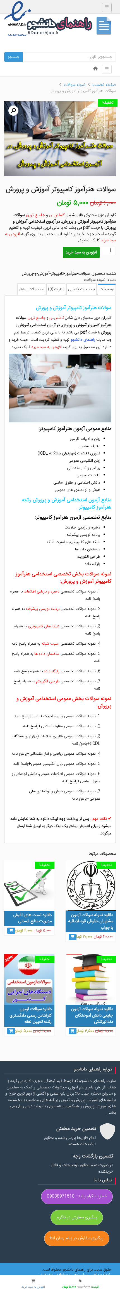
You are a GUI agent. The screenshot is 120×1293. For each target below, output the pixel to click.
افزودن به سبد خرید (81, 252)
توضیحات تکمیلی (81, 289)
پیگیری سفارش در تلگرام (76, 1217)
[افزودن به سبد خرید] (72, 937)
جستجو (13, 57)
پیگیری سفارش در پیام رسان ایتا (77, 1238)
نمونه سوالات (74, 84)
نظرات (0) (56, 289)
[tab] (107, 289)
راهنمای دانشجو (71, 27)
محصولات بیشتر (31, 289)
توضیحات (106, 289)
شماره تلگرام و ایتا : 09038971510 (77, 1196)
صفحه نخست (104, 84)
